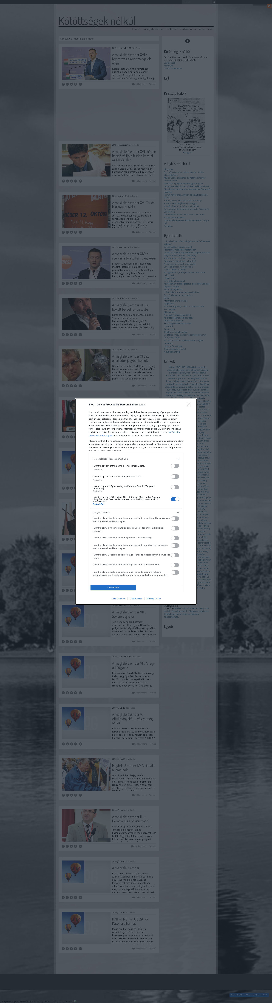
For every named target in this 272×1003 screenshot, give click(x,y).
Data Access (136, 598)
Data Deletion (118, 598)
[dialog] (136, 501)
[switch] (175, 466)
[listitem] (136, 459)
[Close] (190, 405)
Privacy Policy (154, 598)
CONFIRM (113, 587)
